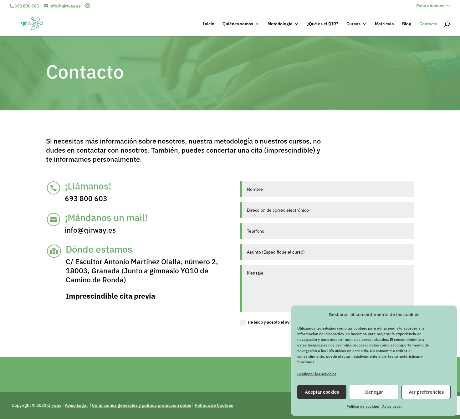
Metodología (280, 24)
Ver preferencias (426, 392)
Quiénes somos (237, 24)
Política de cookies (362, 406)
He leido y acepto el (276, 322)
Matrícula (384, 24)
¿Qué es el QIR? (322, 24)
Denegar (374, 392)
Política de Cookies (214, 405)
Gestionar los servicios (316, 373)
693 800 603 (26, 6)
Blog (406, 24)
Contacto (428, 24)
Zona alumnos (430, 5)
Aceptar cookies (322, 392)
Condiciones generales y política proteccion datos (141, 405)
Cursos (353, 24)
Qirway (54, 405)
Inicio (208, 24)
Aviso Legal (391, 406)
